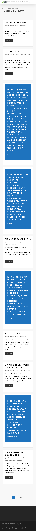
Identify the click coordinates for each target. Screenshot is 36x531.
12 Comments (12, 244)
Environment (13, 242)
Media (21, 458)
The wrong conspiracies (18, 239)
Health (21, 54)
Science (25, 54)
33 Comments (27, 370)
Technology (7, 460)
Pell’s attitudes (13, 334)
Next (21, 497)
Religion (12, 25)
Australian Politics (14, 54)
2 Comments (22, 336)
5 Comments (9, 57)
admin (7, 25)
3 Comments (22, 25)
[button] (33, 2)
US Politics (13, 460)
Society (16, 25)
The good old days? (15, 23)
